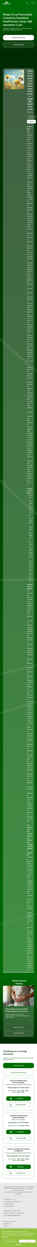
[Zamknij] (34, 1231)
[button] (27, 3)
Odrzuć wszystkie (10, 1241)
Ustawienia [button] (18, 1244)
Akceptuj (27, 1241)
